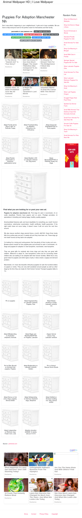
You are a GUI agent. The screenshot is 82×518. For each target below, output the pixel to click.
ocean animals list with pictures (13, 34)
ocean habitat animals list (42, 31)
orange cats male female (50, 34)
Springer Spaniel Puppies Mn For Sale (70, 61)
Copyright (55, 514)
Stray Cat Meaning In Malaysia (70, 20)
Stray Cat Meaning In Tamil (70, 130)
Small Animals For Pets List (71, 73)
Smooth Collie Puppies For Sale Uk (71, 124)
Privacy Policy (44, 514)
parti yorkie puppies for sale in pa (30, 40)
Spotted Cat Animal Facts (70, 105)
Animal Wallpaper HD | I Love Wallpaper (28, 1)
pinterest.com (13, 444)
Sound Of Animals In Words (70, 32)
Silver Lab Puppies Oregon (70, 93)
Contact (33, 514)
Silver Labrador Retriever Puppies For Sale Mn (71, 80)
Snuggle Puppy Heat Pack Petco (70, 99)
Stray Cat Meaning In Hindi (70, 87)
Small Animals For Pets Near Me (71, 136)
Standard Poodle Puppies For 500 (69, 38)
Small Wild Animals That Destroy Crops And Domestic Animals (71, 112)
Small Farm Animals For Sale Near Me (71, 119)
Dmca (26, 514)
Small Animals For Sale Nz (71, 44)
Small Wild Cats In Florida (69, 55)
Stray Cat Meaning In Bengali (70, 49)
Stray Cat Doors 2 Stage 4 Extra (71, 26)
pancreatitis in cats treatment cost (21, 31)
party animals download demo (21, 37)
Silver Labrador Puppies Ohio (71, 67)
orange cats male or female (33, 34)
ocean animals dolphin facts (41, 37)
